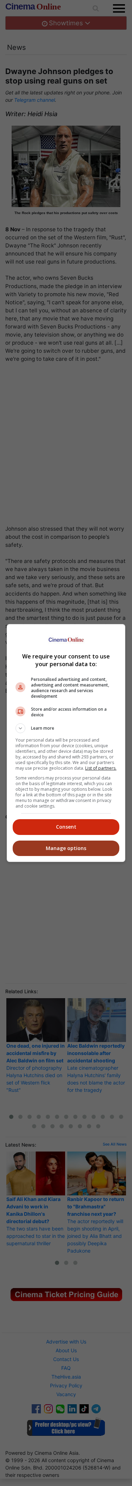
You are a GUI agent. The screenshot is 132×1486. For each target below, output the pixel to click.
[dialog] (66, 743)
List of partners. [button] (101, 768)
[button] (66, 728)
